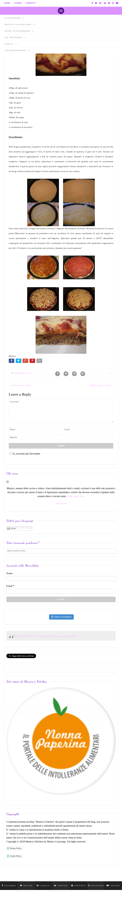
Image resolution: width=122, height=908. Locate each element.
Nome (9, 573)
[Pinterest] (109, 3)
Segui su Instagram (62, 617)
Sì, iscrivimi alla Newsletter (26, 453)
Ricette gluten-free (18, 24)
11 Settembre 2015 (22, 373)
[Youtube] (117, 3)
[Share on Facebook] (12, 361)
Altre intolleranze (18, 31)
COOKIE (18, 3)
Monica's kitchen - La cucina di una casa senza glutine (45, 636)
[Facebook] (92, 3)
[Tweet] (19, 361)
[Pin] (33, 361)
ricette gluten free (75, 496)
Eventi (9, 44)
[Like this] (110, 373)
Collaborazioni (16, 50)
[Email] (40, 361)
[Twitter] (96, 3)
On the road (13, 37)
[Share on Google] (26, 361)
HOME (7, 3)
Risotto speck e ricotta (100, 386)
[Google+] (100, 3)
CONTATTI (30, 3)
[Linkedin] (105, 3)
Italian (13, 528)
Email (10, 586)
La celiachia (13, 18)
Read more (61, 503)
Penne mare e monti (21, 386)
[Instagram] (113, 3)
